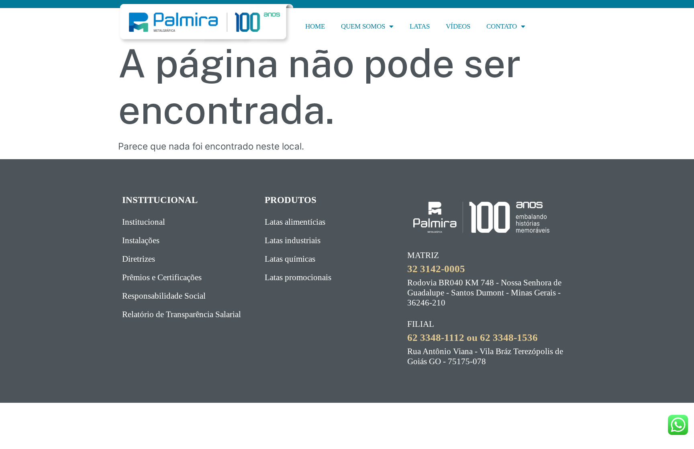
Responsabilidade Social (164, 296)
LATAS (420, 26)
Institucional (143, 222)
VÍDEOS (458, 26)
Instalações (140, 240)
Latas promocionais (298, 277)
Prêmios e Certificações (162, 277)
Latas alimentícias (295, 222)
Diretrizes (138, 259)
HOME (315, 26)
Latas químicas (290, 259)
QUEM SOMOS (363, 26)
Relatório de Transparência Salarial (181, 314)
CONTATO (501, 26)
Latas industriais (292, 240)
